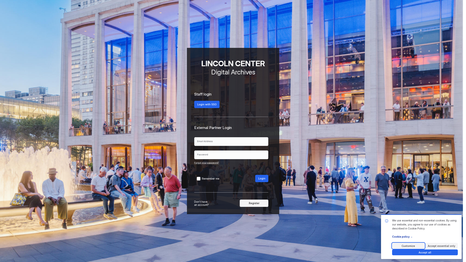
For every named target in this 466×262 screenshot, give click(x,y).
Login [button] (261, 178)
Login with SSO (207, 104)
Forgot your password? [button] (206, 162)
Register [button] (254, 203)
